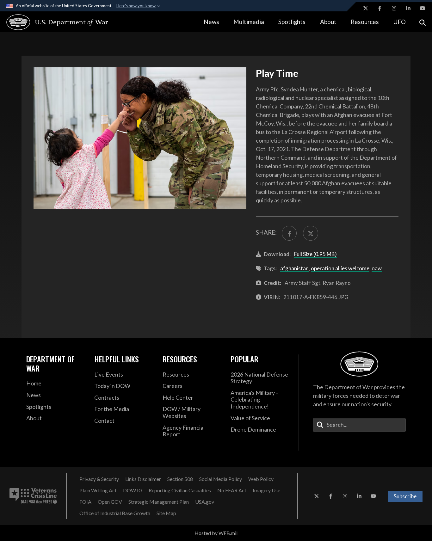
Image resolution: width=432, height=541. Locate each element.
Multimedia (248, 21)
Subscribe (405, 496)
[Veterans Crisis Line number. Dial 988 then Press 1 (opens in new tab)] (33, 496)
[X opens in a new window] (365, 8)
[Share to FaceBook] (289, 233)
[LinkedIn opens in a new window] (408, 8)
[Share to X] (310, 233)
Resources (365, 21)
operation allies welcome (340, 268)
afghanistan (294, 268)
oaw (377, 268)
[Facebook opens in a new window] (380, 8)
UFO (399, 21)
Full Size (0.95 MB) (315, 254)
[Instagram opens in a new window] (394, 8)
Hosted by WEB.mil (216, 533)
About (328, 21)
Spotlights (291, 21)
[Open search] (422, 22)
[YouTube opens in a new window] (422, 8)
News (211, 21)
